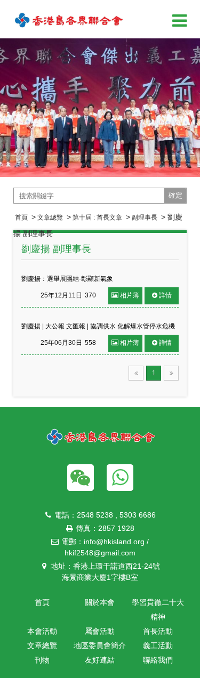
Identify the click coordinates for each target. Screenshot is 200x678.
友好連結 (100, 660)
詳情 (165, 295)
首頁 (21, 217)
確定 (175, 195)
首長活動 (158, 631)
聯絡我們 (158, 660)
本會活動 (42, 631)
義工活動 (158, 645)
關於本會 (100, 602)
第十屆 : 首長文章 (97, 217)
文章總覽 (50, 217)
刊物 (42, 660)
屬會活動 (100, 631)
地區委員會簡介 (100, 645)
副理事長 (144, 217)
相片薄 (129, 295)
